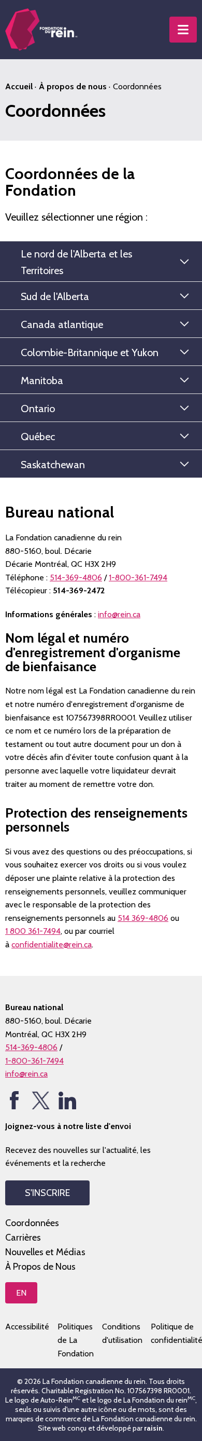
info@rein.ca (119, 614)
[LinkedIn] (67, 1100)
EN (21, 1293)
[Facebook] (14, 1100)
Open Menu (183, 30)
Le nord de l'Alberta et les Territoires (76, 262)
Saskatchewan (53, 464)
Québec (38, 436)
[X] (41, 1100)
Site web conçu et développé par (100, 1428)
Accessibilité (27, 1326)
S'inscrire (47, 1193)
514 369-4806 (143, 918)
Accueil (19, 86)
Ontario (38, 408)
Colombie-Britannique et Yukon (89, 352)
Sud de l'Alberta (55, 296)
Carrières (23, 1237)
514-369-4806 (76, 577)
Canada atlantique (62, 324)
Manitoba (42, 380)
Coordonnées (32, 1223)
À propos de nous (73, 86)
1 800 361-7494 (33, 931)
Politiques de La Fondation (75, 1340)
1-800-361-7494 (138, 577)
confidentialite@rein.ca (51, 944)
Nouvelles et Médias (45, 1252)
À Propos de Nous (40, 1266)
